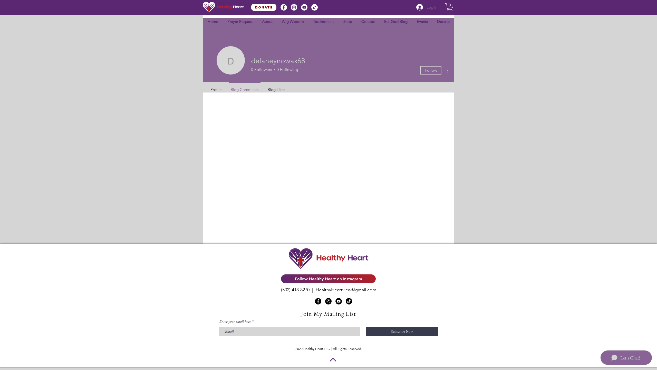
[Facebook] (284, 7)
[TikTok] (314, 7)
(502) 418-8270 (295, 290)
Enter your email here (235, 321)
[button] (450, 7)
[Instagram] (294, 7)
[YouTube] (304, 7)
